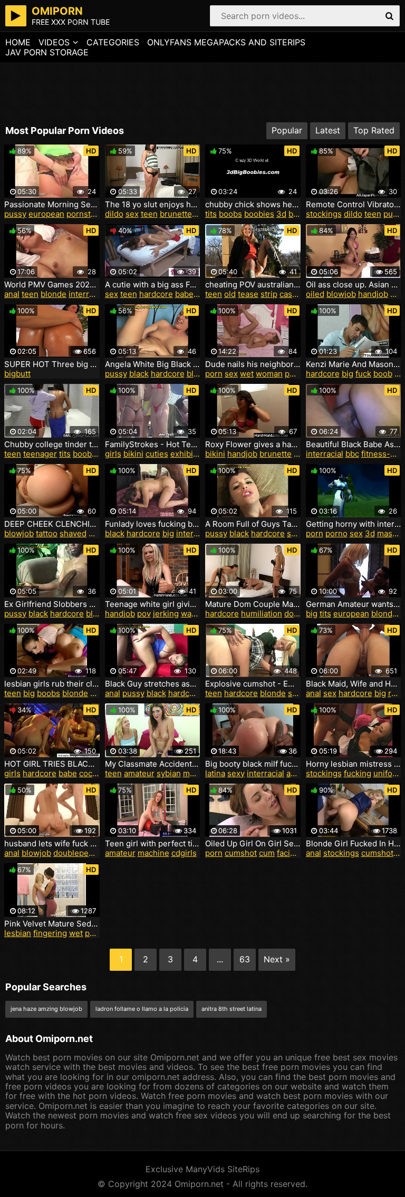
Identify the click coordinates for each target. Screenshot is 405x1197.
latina (215, 773)
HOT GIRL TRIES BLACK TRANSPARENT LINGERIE (52, 764)
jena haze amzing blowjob (46, 1008)
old (230, 294)
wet (247, 374)
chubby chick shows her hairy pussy (253, 204)
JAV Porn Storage (47, 52)
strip (269, 294)
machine (199, 773)
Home (18, 42)
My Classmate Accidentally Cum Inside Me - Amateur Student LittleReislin (152, 764)
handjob (373, 294)
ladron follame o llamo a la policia (141, 1008)
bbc (352, 454)
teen (149, 214)
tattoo (46, 533)
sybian (169, 773)
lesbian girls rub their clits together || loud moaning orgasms (52, 684)
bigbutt (17, 374)
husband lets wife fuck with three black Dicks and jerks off (52, 843)
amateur (139, 773)
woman (269, 374)
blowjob (341, 294)
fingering (50, 933)
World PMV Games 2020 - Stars (52, 284)
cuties (157, 454)
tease (248, 294)
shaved (73, 533)
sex (132, 214)
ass (292, 773)
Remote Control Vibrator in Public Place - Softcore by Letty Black (353, 204)
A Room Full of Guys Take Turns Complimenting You (253, 524)
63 (244, 959)
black (139, 374)
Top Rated (373, 130)
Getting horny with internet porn (353, 524)
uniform (387, 773)
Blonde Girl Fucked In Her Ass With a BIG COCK (353, 843)
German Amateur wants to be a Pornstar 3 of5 (353, 604)
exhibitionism (195, 454)
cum (267, 853)
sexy (295, 533)
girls (113, 454)
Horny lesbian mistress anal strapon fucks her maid (353, 764)
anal (12, 294)
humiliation (261, 614)
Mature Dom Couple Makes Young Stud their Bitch (253, 604)
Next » (277, 959)
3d (281, 214)
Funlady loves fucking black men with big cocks (152, 524)
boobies (259, 214)
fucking (357, 773)
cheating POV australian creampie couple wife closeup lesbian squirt (253, 284)
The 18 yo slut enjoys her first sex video (152, 204)
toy (200, 214)
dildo (114, 214)
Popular (287, 130)
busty (298, 214)
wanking (196, 614)
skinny (300, 693)
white (99, 533)
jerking (166, 614)
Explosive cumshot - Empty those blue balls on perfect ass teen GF (253, 684)
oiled (315, 294)
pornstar (82, 214)
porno (336, 533)
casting (292, 294)
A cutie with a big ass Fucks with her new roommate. (152, 284)
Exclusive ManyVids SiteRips (202, 1169)
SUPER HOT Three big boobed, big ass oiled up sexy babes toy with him (52, 364)
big (347, 374)
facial (286, 853)
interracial (87, 294)
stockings (324, 214)
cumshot (241, 853)
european (46, 214)
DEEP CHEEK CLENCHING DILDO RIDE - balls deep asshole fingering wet (52, 524)
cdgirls (184, 853)
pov (144, 614)
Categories (112, 42)
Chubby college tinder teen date (52, 444)
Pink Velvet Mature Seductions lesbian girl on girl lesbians (52, 924)
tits (211, 214)
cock (99, 693)
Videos (54, 42)
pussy (15, 214)
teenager (40, 454)
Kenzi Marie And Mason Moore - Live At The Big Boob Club (353, 364)
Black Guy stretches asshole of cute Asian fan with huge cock (152, 684)
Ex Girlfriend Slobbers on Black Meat (52, 604)
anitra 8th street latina (231, 1008)
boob (382, 374)
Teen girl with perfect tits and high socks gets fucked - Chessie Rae (152, 843)
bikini (133, 454)
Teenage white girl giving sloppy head (152, 604)
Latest (327, 130)
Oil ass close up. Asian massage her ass (353, 284)
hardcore (156, 294)
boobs (230, 214)
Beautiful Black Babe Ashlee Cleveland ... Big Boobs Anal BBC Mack (353, 444)
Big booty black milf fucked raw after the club (253, 764)
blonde (53, 294)
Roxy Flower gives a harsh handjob (253, 444)
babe (184, 294)
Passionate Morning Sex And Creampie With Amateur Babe (52, 204)
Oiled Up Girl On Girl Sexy (253, 843)
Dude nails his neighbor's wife (253, 364)
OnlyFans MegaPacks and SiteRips (226, 42)
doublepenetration (87, 853)
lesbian (17, 933)
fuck (363, 374)
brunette (176, 214)
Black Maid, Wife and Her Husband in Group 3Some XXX (353, 684)
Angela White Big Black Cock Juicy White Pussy (152, 364)
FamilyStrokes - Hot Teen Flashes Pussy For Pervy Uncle (152, 444)
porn (214, 374)
